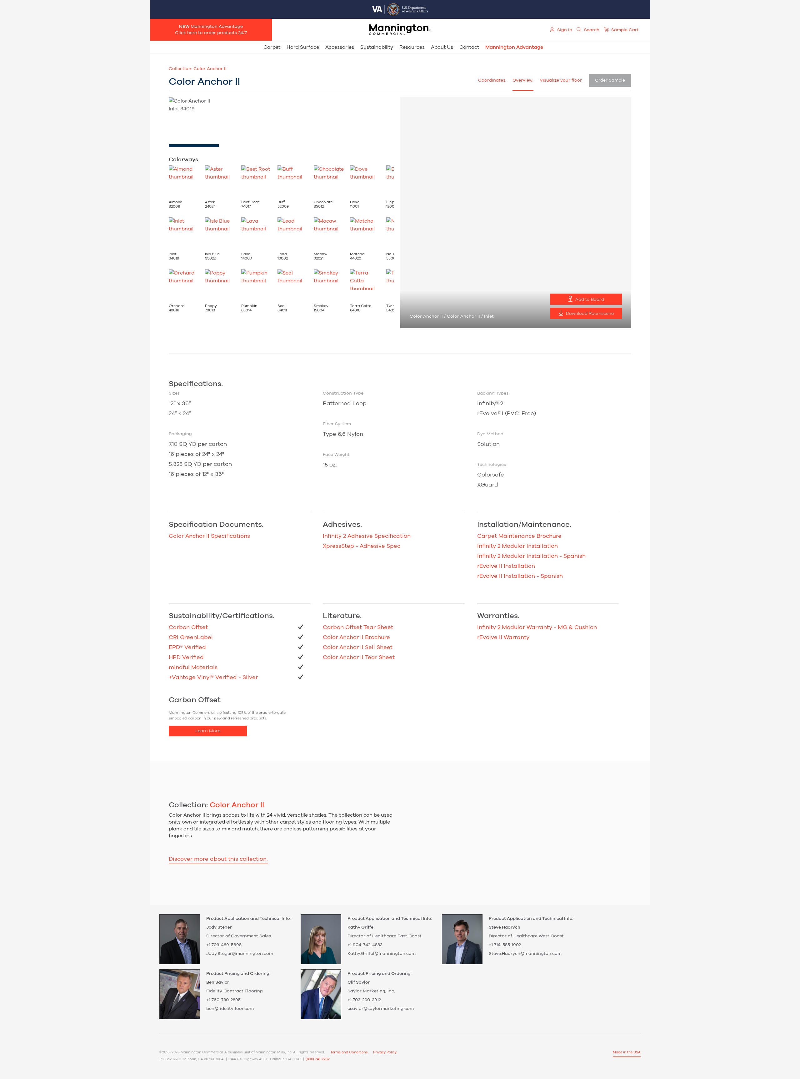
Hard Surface (303, 47)
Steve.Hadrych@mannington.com (525, 953)
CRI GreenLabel (191, 637)
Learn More (207, 731)
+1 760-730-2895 (223, 1000)
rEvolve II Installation (506, 566)
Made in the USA (627, 1052)
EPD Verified (187, 647)
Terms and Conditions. (349, 1052)
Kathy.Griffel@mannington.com (382, 953)
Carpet (271, 47)
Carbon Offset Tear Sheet (358, 627)
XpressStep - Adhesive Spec (361, 546)
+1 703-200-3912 (364, 1000)
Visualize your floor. (561, 80)
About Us (442, 47)
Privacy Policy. (385, 1052)
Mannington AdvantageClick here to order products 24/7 (211, 29)
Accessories (339, 47)
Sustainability (376, 47)
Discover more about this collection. (218, 859)
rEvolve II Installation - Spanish (520, 576)
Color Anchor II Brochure (356, 637)
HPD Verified (186, 657)
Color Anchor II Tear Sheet (359, 657)
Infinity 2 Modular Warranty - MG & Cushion (537, 627)
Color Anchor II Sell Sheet (357, 647)
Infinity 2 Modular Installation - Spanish (531, 556)
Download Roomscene (589, 313)
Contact (469, 47)
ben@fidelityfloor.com (230, 1008)
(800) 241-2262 (318, 1059)
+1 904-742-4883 (365, 945)
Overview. (522, 80)
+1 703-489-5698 (224, 945)
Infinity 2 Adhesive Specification (367, 536)
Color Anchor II (210, 69)
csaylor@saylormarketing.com (381, 1008)
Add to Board (589, 299)
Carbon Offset (188, 627)
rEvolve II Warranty (503, 637)
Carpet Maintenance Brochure (519, 536)
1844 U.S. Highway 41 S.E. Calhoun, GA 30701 (265, 1059)
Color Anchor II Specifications (209, 536)
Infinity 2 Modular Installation (517, 546)
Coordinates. (492, 80)
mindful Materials (193, 667)
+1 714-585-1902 (505, 945)
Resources (412, 47)
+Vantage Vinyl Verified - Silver (213, 677)
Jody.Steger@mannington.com (239, 953)
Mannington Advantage (514, 47)
